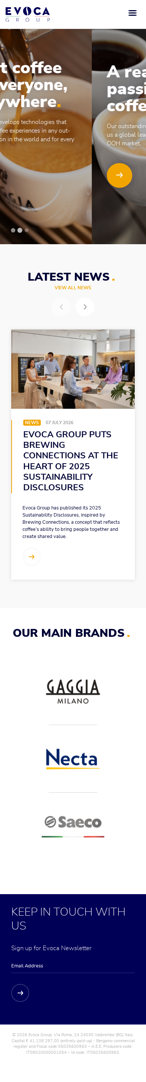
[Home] (28, 14)
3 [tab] (26, 230)
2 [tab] (20, 230)
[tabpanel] (73, 122)
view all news (73, 288)
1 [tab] (13, 230)
